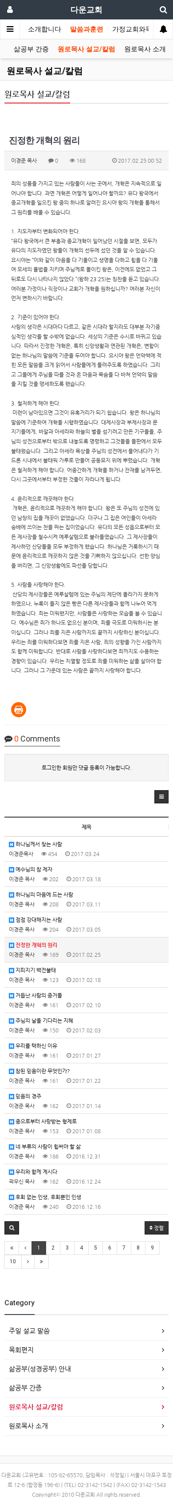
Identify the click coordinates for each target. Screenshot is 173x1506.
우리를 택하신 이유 (35, 1046)
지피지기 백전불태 (35, 970)
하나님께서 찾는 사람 (38, 844)
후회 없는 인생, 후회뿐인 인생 (47, 1197)
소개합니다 (44, 29)
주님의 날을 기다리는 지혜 (43, 1020)
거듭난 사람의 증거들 (38, 995)
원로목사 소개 (145, 49)
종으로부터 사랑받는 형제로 (45, 1121)
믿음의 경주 (27, 1096)
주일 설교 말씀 (29, 1330)
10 (13, 1261)
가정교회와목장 (135, 29)
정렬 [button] (158, 1228)
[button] (161, 796)
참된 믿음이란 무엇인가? (42, 1071)
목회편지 (21, 1349)
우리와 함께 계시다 (35, 1172)
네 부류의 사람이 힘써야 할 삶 (47, 1146)
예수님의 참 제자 (33, 869)
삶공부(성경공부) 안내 (40, 1368)
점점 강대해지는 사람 (38, 920)
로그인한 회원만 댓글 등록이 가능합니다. (87, 767)
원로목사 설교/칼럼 (86, 49)
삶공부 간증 (31, 49)
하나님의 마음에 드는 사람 (43, 894)
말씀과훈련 (86, 29)
